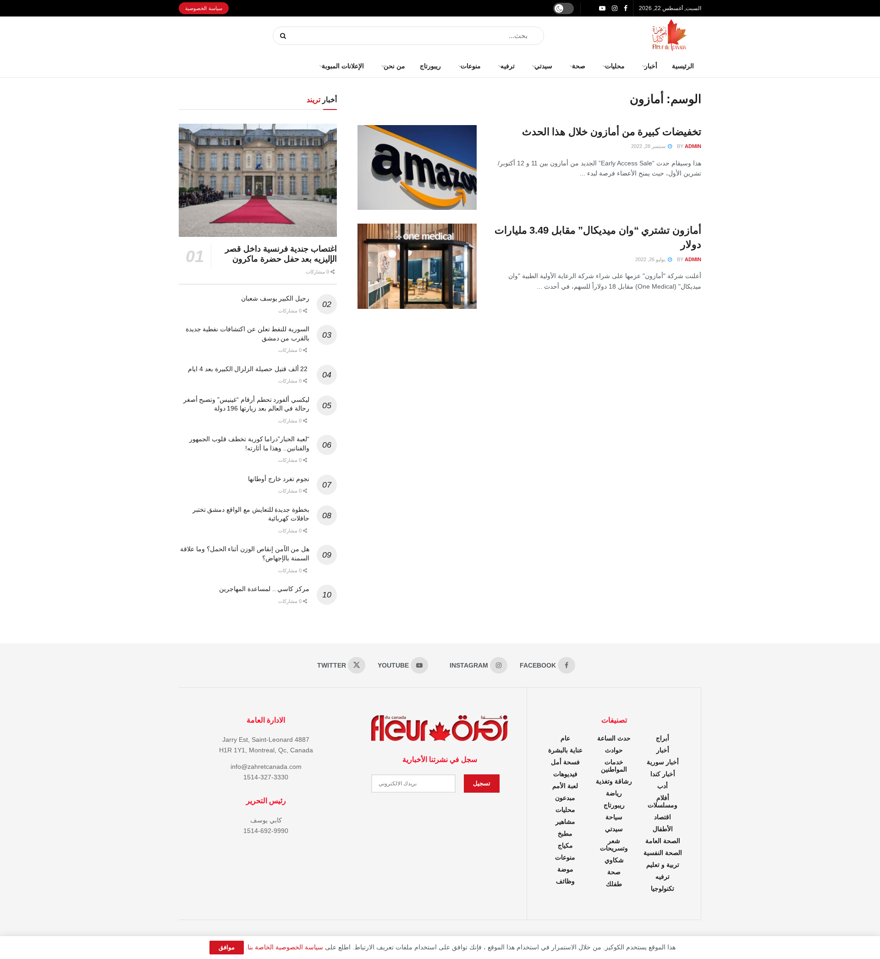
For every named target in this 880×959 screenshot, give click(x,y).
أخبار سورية (663, 762)
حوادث (614, 750)
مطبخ (565, 833)
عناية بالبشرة (565, 750)
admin (693, 146)
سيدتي (543, 66)
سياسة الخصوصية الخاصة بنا (285, 947)
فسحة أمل (565, 762)
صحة (578, 66)
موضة (565, 869)
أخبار (650, 66)
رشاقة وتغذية (614, 781)
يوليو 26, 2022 (651, 259)
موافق (227, 947)
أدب (662, 785)
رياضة (614, 793)
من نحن (394, 66)
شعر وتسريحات (614, 844)
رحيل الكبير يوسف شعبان (275, 298)
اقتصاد (662, 817)
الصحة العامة (662, 840)
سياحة (613, 817)
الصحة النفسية (663, 852)
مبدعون (565, 797)
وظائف (565, 881)
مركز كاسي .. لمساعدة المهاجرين (264, 588)
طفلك (614, 884)
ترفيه (507, 66)
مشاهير (565, 821)
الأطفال (663, 829)
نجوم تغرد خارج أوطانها (278, 478)
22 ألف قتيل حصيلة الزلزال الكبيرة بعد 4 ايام (248, 369)
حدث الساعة (614, 738)
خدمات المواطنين (614, 765)
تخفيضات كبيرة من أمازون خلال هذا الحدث (611, 131)
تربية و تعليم (662, 864)
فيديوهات (565, 774)
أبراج (662, 738)
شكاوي (614, 860)
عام (565, 738)
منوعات (471, 66)
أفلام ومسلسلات (662, 801)
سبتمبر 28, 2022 (649, 146)
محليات (615, 66)
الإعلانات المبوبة (343, 66)
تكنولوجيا (662, 888)
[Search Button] (283, 36)
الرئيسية (683, 66)
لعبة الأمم (565, 785)
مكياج (565, 845)
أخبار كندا (662, 774)
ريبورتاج (430, 66)
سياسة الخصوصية (203, 8)
